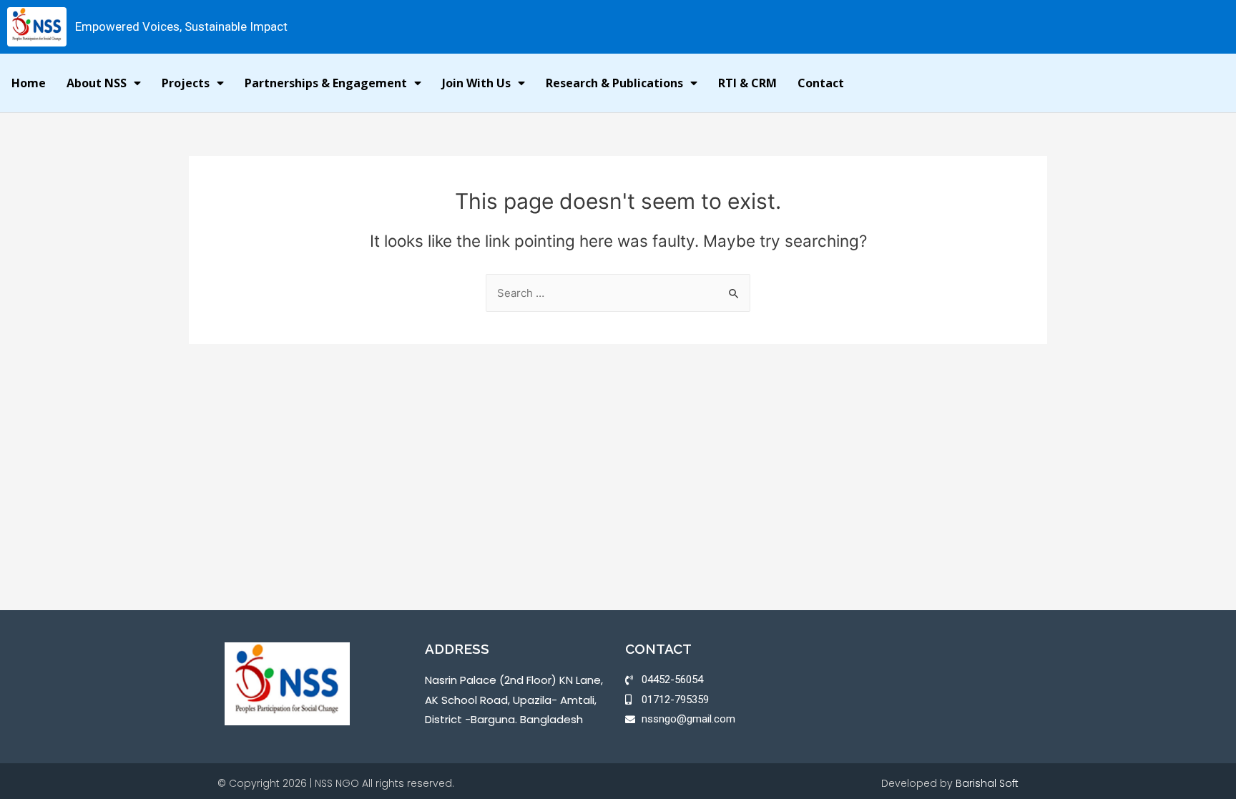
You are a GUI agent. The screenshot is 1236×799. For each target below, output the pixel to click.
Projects (186, 83)
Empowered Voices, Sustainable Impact (181, 26)
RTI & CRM (747, 83)
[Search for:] (618, 293)
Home (28, 83)
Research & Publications (614, 83)
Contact (821, 83)
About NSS (97, 83)
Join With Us (476, 83)
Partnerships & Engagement (326, 83)
